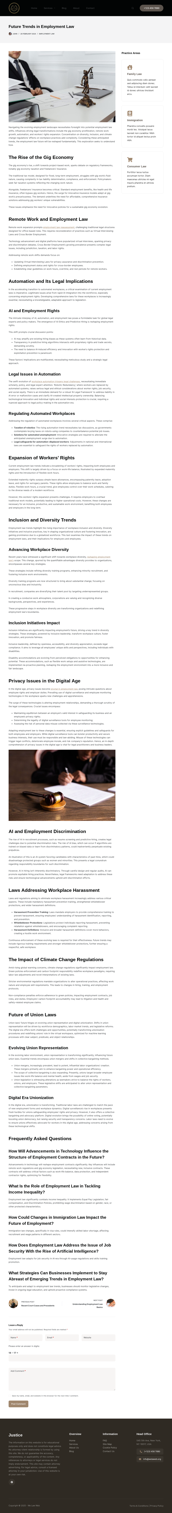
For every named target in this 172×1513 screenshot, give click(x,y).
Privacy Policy (156, 1506)
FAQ (105, 1440)
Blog (64, 8)
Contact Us (108, 1451)
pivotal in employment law (64, 689)
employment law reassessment (58, 227)
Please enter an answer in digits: (24, 1346)
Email (50, 1337)
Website (87, 1337)
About (76, 8)
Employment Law (46, 34)
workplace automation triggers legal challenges (56, 381)
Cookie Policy (110, 1447)
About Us (74, 1447)
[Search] (133, 8)
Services (48, 8)
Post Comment (18, 1404)
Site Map (107, 1444)
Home (34, 8)
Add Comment (18, 1371)
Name (14, 1337)
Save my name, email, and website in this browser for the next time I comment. (45, 1396)
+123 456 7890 (151, 8)
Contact (90, 8)
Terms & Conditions (139, 1506)
